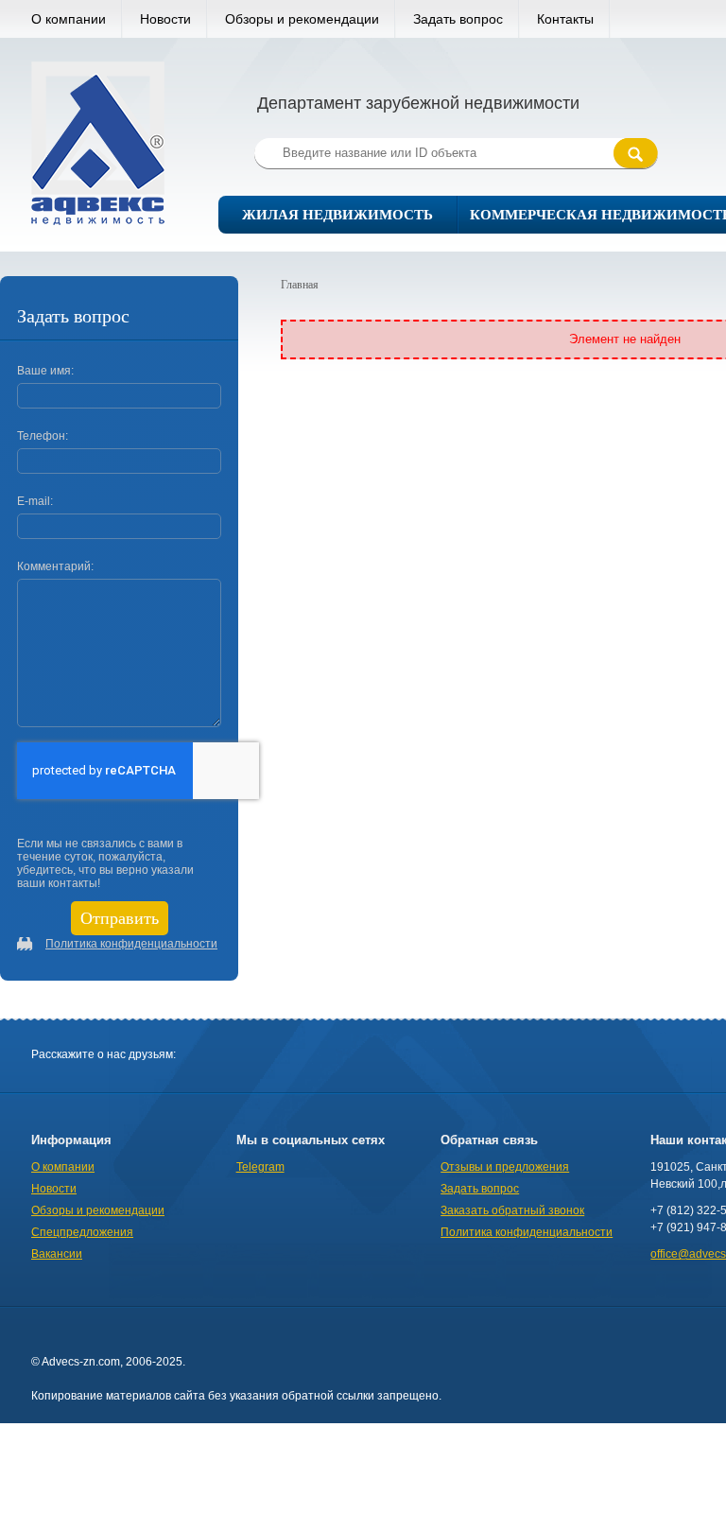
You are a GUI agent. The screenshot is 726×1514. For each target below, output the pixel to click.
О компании (68, 18)
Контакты (565, 18)
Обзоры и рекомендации (302, 18)
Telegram (260, 1167)
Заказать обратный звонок (512, 1210)
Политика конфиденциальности (131, 943)
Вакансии (56, 1254)
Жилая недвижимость (337, 214)
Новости (165, 18)
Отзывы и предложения (505, 1167)
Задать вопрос (458, 18)
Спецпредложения (82, 1232)
